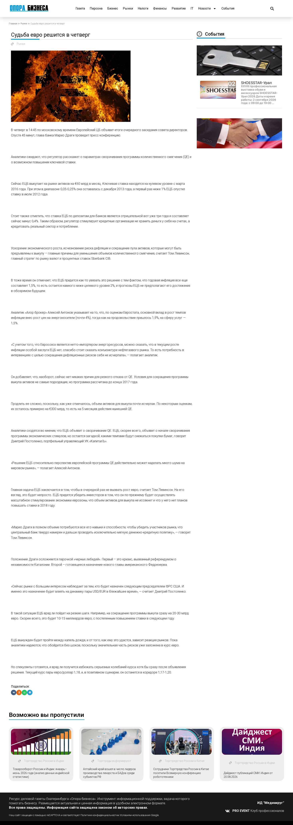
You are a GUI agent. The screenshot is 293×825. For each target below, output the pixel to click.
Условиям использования (135, 815)
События (227, 8)
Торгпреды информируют (114, 760)
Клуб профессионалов (258, 811)
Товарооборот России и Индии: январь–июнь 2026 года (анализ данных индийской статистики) (41, 772)
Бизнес (112, 8)
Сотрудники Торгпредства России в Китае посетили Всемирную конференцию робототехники (181, 772)
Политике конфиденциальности (99, 815)
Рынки (128, 8)
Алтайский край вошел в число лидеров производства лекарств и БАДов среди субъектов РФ (109, 772)
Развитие (179, 8)
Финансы (160, 8)
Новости (204, 8)
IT (192, 8)
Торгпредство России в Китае (184, 760)
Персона (96, 8)
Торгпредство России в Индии (44, 760)
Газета (80, 8)
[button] (272, 8)
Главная (13, 23)
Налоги (143, 8)
